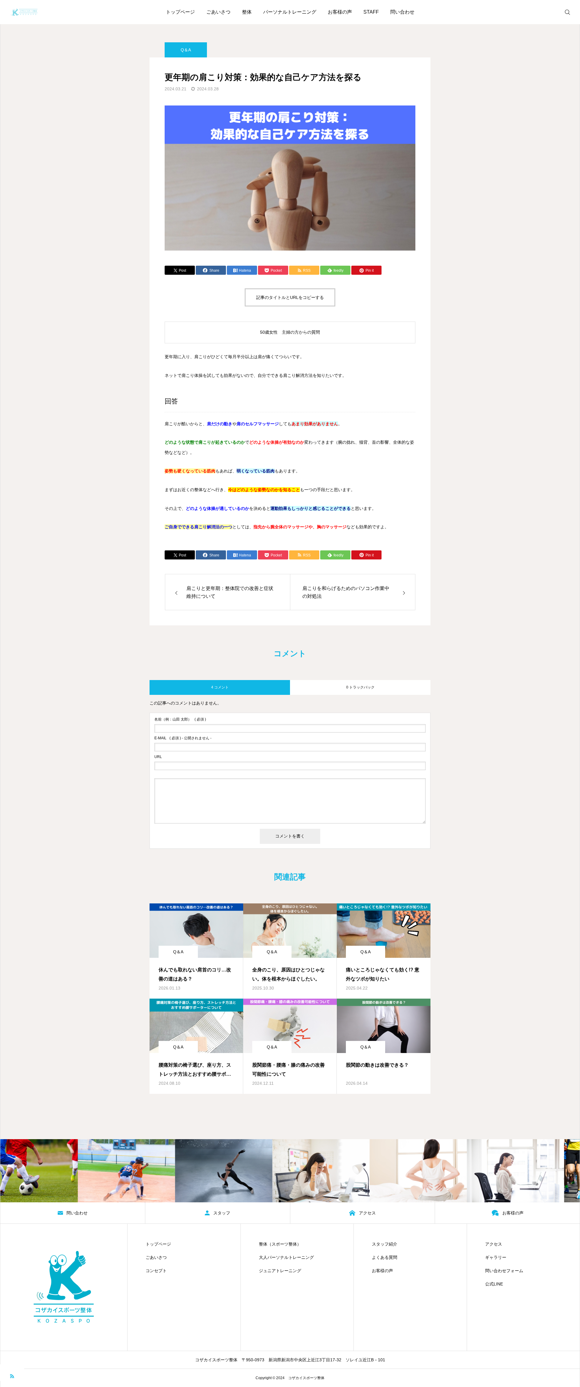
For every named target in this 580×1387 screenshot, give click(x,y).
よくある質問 (384, 1257)
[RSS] (12, 1375)
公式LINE (494, 1284)
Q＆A (186, 49)
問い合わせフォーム (504, 1271)
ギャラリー (495, 1257)
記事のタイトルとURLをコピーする (290, 297)
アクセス (493, 1244)
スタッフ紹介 (384, 1244)
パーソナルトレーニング (289, 12)
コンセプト (156, 1271)
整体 (247, 12)
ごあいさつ (218, 12)
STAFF (371, 12)
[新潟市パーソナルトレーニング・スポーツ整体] (24, 12)
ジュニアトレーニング (280, 1271)
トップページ (180, 12)
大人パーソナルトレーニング (286, 1257)
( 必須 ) (180, 719)
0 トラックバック (360, 687)
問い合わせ (402, 12)
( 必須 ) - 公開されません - (182, 738)
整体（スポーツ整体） (280, 1244)
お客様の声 (340, 12)
